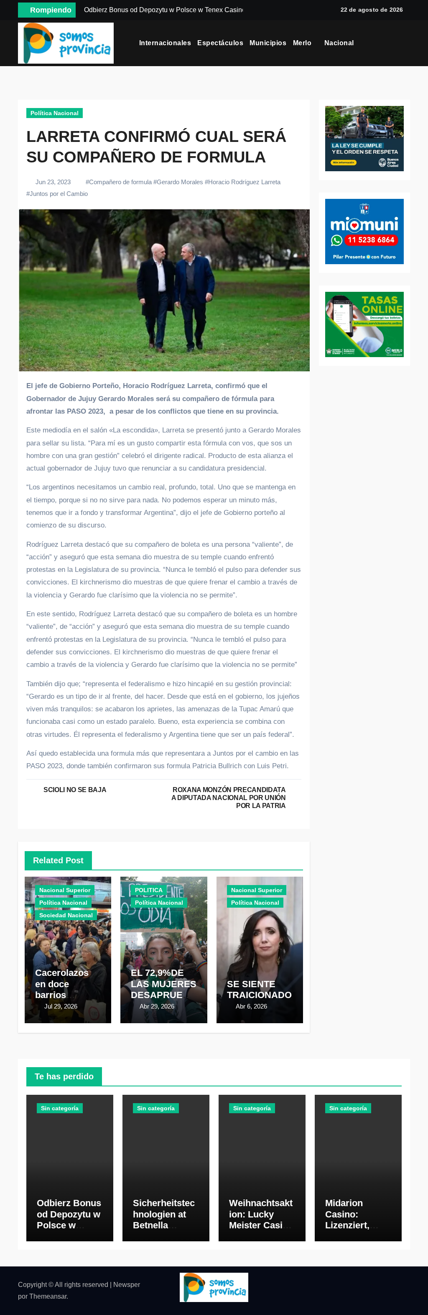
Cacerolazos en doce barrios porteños (62, 989)
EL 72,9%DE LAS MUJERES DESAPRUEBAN (163, 989)
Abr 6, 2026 (251, 1006)
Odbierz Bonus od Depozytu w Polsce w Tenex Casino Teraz (69, 1225)
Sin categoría (60, 1108)
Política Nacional (55, 113)
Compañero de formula (120, 181)
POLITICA (149, 890)
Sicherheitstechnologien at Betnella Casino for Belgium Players (164, 1231)
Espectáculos (220, 42)
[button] (407, 43)
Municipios (268, 42)
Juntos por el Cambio (59, 193)
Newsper (126, 1284)
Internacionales (165, 42)
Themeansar (47, 1296)
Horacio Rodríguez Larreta (244, 181)
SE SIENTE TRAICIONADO (259, 989)
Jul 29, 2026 (60, 1006)
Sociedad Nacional (66, 915)
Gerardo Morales (180, 181)
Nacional (340, 42)
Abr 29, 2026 (157, 1006)
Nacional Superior (64, 890)
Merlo (303, 42)
